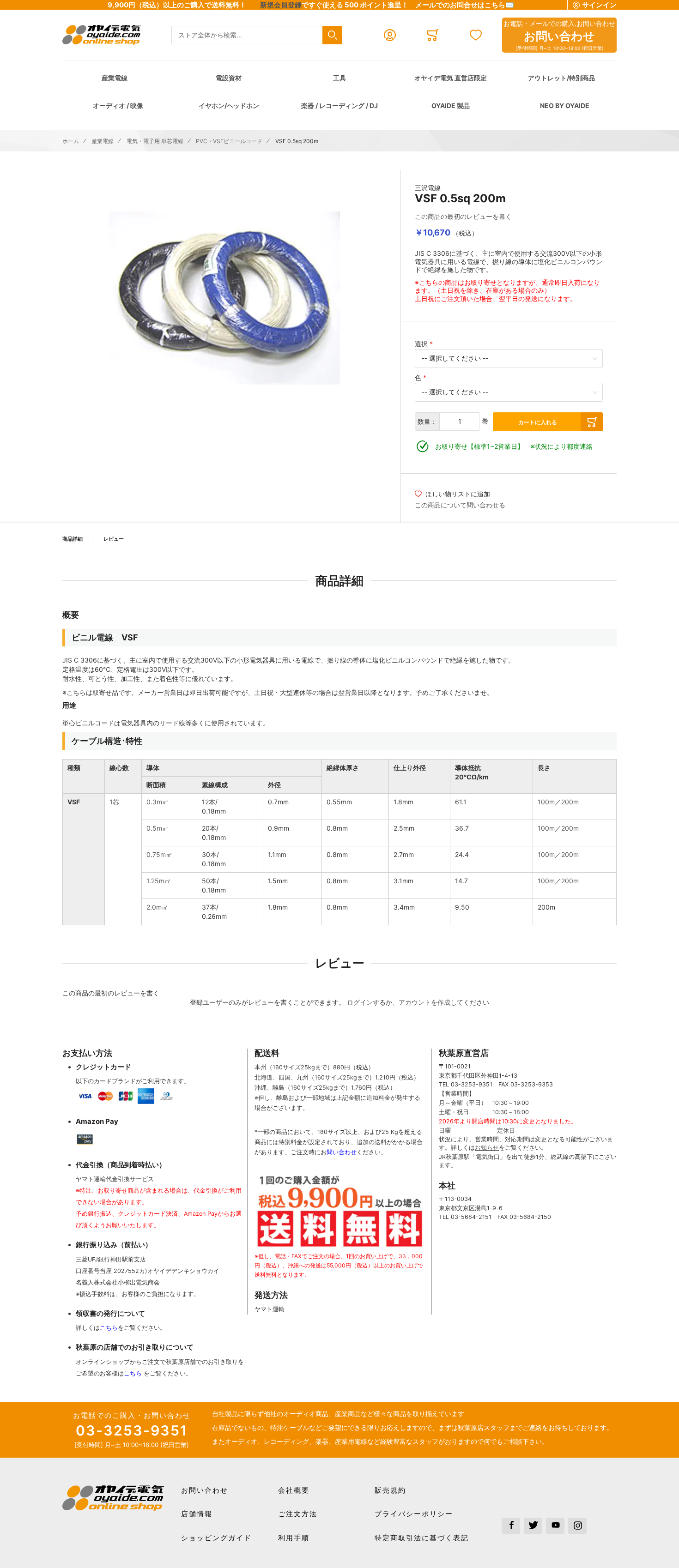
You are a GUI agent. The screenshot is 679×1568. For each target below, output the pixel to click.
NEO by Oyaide (564, 105)
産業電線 (114, 78)
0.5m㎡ (157, 828)
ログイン (360, 1002)
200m (570, 802)
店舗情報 (196, 1513)
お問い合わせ (204, 1490)
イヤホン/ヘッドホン (229, 105)
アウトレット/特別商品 (561, 78)
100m (546, 802)
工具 (339, 78)
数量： (427, 421)
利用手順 (293, 1537)
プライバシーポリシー (414, 1513)
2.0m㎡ (157, 907)
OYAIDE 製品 (450, 105)
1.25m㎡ (158, 881)
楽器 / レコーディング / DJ (339, 105)
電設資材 (229, 78)
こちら (109, 1327)
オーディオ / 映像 (118, 105)
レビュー (113, 539)
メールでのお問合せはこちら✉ (464, 4)
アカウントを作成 (424, 1002)
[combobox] (256, 35)
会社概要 (293, 1490)
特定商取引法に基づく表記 (422, 1537)
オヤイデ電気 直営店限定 (450, 78)
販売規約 (390, 1490)
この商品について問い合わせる (460, 505)
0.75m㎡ (159, 854)
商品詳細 (72, 539)
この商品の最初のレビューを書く (463, 216)
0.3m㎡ (157, 802)
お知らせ (487, 1147)
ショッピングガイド (216, 1537)
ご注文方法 (297, 1513)
